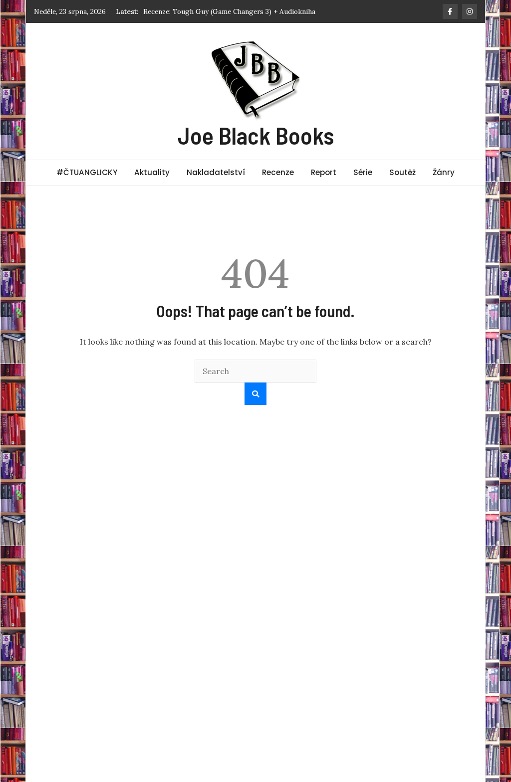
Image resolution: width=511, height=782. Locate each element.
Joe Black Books (256, 135)
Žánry (444, 172)
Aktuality (152, 172)
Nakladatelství (216, 172)
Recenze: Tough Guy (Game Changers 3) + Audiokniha (229, 11)
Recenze (278, 172)
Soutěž (402, 172)
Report (323, 172)
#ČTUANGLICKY (86, 172)
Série (362, 172)
